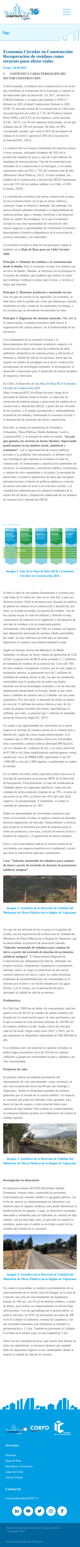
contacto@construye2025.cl (22, 1498)
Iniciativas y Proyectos (19, 1466)
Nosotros (10, 1455)
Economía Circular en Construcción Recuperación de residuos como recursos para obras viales (38, 56)
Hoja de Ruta (13, 1460)
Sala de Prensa (14, 1477)
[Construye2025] (21, 11)
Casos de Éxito (14, 1472)
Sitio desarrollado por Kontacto (24, 1541)
